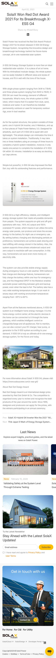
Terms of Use (25, 654)
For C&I (17, 629)
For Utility (28, 629)
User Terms (11, 556)
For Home (7, 629)
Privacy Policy (34, 552)
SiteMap (14, 654)
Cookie (5, 654)
